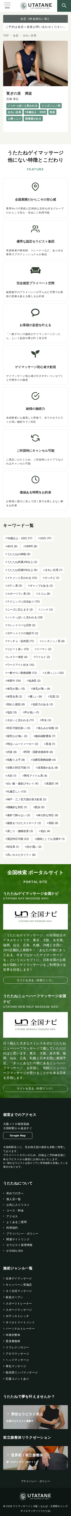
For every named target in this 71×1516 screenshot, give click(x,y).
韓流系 (13, 846)
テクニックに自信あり (23, 601)
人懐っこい (54, 672)
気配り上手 (16, 759)
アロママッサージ (17, 1353)
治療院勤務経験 (44, 759)
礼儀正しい (16, 791)
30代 (45, 538)
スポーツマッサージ (19, 1309)
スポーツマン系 (18, 593)
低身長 (34, 680)
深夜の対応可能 (18, 767)
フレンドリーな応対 (21, 625)
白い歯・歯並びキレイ (22, 783)
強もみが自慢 (48, 728)
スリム (44, 593)
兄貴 (54, 696)
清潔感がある (47, 767)
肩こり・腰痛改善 (20, 831)
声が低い (31, 712)
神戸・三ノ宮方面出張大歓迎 (26, 799)
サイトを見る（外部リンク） (35, 980)
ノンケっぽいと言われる (25, 617)
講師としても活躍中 (50, 838)
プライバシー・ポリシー (35, 1481)
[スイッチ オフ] (64, 6)
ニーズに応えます (20, 609)
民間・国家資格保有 (38, 751)
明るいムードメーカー (22, 743)
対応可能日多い (18, 728)
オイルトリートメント (20, 1322)
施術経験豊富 (45, 736)
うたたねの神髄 (18, 554)
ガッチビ (52, 577)
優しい (36, 696)
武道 (12, 751)
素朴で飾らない (18, 815)
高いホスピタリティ (21, 854)
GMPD (31, 546)
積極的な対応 (17, 807)
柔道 (50, 743)
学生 (46, 720)
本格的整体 (13, 1334)
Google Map (18, 1135)
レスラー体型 (17, 657)
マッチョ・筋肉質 (20, 641)
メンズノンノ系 (53, 641)
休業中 (14, 680)
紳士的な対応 (48, 815)
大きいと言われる (20, 720)
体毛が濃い (16, 688)
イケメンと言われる (22, 577)
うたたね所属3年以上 (22, 562)
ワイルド (42, 657)
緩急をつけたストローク (24, 823)
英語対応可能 (18, 838)
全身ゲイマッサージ (19, 1278)
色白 (45, 831)
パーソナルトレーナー (20, 1328)
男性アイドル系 (35, 775)
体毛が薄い (41, 688)
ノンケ (46, 609)
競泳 (39, 807)
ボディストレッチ (17, 1316)
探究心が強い (17, 736)
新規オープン (14, 1297)
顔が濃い (34, 846)
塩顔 (12, 712)
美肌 (53, 823)
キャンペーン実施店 (19, 1284)
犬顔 (11, 775)
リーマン (43, 649)
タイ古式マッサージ (19, 1291)
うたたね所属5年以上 (22, 570)
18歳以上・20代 (19, 538)
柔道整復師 (13, 1341)
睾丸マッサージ (16, 1366)
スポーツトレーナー (19, 1303)
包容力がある (43, 704)
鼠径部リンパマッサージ (22, 1372)
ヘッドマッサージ (17, 1359)
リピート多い (18, 649)
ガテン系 (14, 585)
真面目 (52, 783)
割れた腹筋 (16, 704)
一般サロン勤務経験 (22, 672)
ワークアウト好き (20, 664)
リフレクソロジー (17, 1347)
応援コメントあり (17, 1378)
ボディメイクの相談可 (22, 633)
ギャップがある (41, 585)
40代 (12, 546)
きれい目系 (53, 570)
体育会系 (14, 696)
